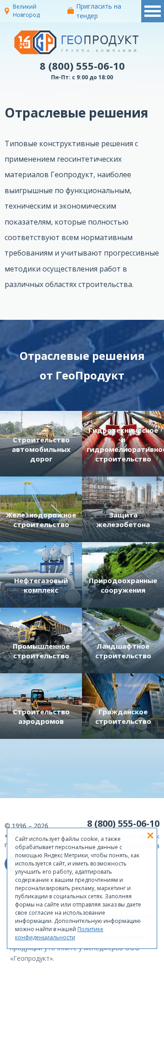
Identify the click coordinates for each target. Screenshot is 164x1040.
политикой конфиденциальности (124, 1033)
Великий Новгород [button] (26, 11)
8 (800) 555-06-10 (82, 65)
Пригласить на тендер (98, 11)
